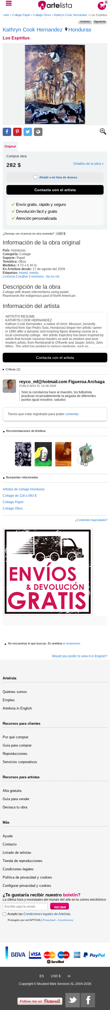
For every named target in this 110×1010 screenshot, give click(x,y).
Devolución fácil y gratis (36, 211)
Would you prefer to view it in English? (79, 656)
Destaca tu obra (15, 807)
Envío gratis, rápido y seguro (41, 204)
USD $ (61, 233)
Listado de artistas (17, 853)
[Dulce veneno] (23, 454)
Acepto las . (39, 914)
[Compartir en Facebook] (7, 132)
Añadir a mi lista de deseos (58, 177)
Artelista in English (17, 708)
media (33, 273)
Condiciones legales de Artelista (46, 914)
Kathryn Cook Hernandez (70, 15)
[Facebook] (88, 1000)
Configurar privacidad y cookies (27, 886)
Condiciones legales (18, 869)
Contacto (10, 844)
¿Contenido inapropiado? (91, 520)
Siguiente (100, 21)
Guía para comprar (17, 745)
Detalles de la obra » (88, 164)
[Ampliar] (103, 133)
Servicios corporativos (20, 762)
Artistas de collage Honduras (24, 489)
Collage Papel (21, 15)
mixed (23, 273)
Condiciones (65, 920)
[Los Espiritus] (55, 84)
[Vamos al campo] (85, 454)
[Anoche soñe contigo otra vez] (63, 454)
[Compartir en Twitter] (27, 132)
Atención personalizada (36, 218)
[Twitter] (72, 1000)
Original (10, 146)
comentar (72, 414)
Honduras (79, 30)
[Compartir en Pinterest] (17, 132)
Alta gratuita (12, 791)
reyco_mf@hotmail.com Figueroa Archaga (62, 381)
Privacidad (49, 920)
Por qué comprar (15, 737)
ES (42, 976)
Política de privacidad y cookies (27, 877)
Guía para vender (16, 799)
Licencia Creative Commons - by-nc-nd (31, 276)
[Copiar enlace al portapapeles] (38, 132)
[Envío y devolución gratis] (48, 572)
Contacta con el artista (55, 190)
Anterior (85, 21)
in (69, 976)
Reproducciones (15, 754)
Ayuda (8, 836)
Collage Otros (42, 15)
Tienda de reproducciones (22, 861)
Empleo (8, 700)
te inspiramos (71, 643)
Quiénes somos (15, 692)
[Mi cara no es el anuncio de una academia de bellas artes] (43, 454)
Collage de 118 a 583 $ (20, 496)
